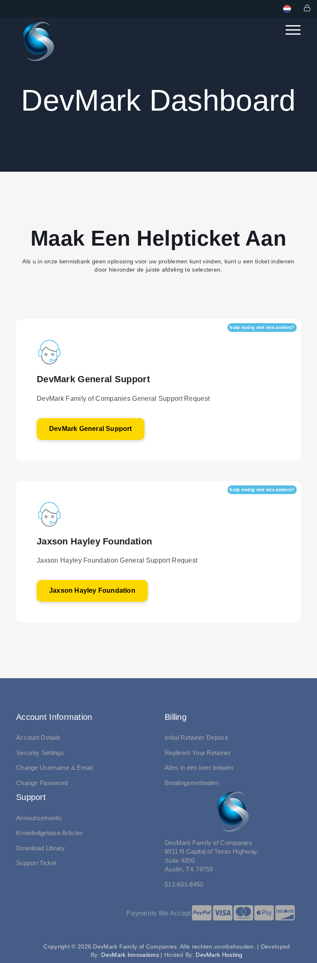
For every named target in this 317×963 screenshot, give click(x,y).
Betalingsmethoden (191, 782)
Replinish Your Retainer (198, 752)
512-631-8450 (184, 884)
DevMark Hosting (219, 954)
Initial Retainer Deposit (196, 737)
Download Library (40, 848)
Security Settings (40, 752)
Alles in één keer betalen (199, 767)
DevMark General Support (90, 428)
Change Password (42, 782)
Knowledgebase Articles (49, 832)
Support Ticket (36, 862)
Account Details (38, 737)
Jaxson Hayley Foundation (92, 590)
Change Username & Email (54, 767)
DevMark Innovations (130, 954)
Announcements (39, 817)
